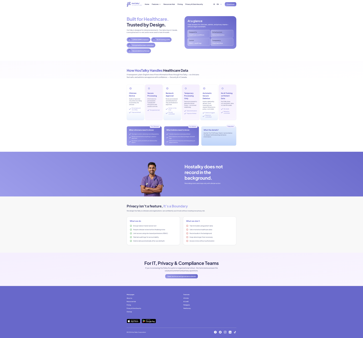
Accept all (169, 331)
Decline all (193, 331)
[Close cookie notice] (205, 311)
